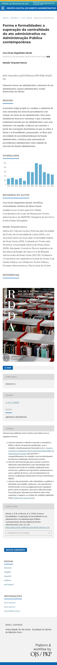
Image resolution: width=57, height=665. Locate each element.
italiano (7, 580)
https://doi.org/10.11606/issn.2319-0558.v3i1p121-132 (28, 527)
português (9, 584)
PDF (9, 368)
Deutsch (8, 567)
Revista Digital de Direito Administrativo (31, 8)
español (7, 576)
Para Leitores (9, 602)
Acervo (14, 18)
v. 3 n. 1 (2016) (26, 18)
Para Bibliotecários (12, 611)
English (7, 572)
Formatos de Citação (18, 533)
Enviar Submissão (15, 550)
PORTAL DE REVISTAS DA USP (15, 4)
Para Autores (9, 607)
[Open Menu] (3, 8)
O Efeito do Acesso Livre (23, 498)
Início (6, 18)
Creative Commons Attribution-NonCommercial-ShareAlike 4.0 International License (31, 451)
